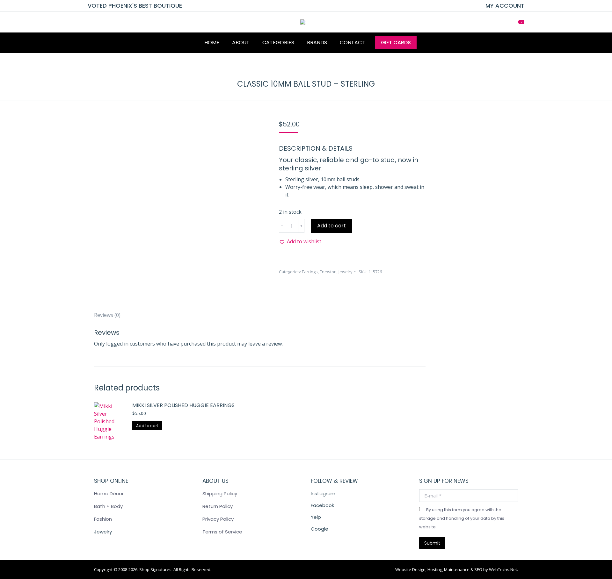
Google (319, 528)
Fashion (103, 519)
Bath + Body (108, 506)
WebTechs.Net (503, 569)
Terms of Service (222, 531)
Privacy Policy (218, 519)
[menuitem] (504, 6)
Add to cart (331, 225)
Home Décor (109, 493)
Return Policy (217, 506)
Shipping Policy (219, 493)
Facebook (322, 505)
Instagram (323, 493)
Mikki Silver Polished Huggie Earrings (183, 405)
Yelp (316, 517)
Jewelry (346, 272)
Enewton (328, 272)
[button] (300, 241)
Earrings (310, 272)
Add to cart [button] (147, 425)
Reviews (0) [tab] (107, 314)
